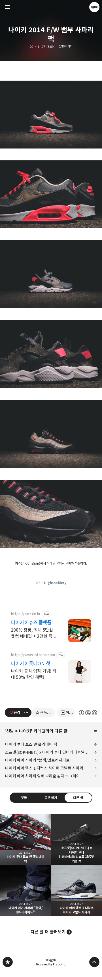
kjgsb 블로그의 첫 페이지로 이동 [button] (51, 7)
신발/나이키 (66, 46)
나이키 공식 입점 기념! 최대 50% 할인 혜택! (33, 674)
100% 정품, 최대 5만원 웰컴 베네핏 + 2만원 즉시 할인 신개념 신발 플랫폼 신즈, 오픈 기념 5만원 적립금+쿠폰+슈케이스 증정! (33, 633)
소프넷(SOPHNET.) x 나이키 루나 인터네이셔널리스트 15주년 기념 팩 (51, 752)
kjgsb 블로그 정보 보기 (94, 7)
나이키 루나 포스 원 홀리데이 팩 (31, 744)
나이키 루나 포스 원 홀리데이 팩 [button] (25, 839)
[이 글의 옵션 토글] (26, 712)
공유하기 (51, 797)
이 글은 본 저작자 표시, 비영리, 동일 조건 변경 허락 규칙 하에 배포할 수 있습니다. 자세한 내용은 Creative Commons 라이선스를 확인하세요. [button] (88, 712)
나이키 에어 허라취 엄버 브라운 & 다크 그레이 (42, 776)
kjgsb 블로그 (7, 962)
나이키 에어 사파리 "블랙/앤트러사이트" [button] (25, 890)
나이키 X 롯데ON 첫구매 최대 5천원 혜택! (32, 663)
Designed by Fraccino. (51, 964)
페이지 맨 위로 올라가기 (94, 962)
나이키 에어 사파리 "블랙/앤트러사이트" (38, 760)
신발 (10, 731)
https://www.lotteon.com (33, 655)
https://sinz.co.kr (26, 614)
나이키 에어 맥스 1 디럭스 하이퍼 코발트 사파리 (44, 768)
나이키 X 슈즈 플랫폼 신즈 (34, 622)
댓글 (24, 797)
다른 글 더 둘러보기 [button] (48, 932)
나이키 (25, 731)
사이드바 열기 (7, 7)
